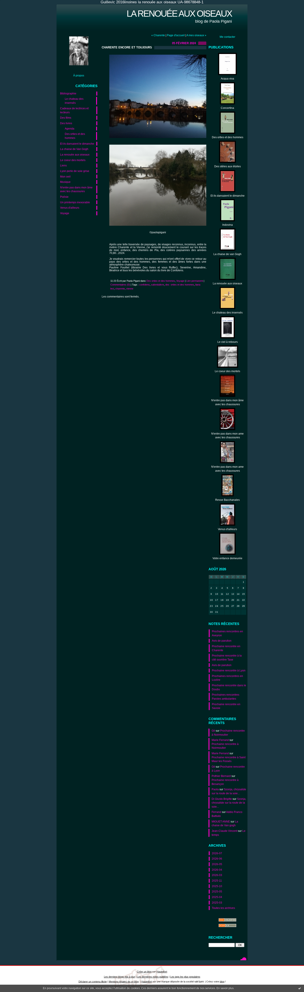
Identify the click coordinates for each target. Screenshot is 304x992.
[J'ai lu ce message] (299, 988)
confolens (144, 284)
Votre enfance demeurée (227, 558)
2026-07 (217, 853)
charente (120, 288)
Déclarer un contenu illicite (93, 981)
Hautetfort (161, 971)
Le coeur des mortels (72, 160)
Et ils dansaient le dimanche (77, 143)
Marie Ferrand (220, 740)
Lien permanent (194, 280)
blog (222, 981)
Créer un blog (144, 971)
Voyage (64, 213)
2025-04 (217, 897)
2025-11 (217, 880)
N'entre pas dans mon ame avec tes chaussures (227, 435)
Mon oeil (65, 176)
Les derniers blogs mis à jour (119, 976)
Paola (215, 789)
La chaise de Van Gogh (74, 149)
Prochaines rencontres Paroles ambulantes (225, 696)
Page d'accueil (176, 35)
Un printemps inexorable (75, 202)
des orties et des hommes (179, 284)
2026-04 (217, 869)
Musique (65, 181)
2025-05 (217, 891)
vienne (129, 288)
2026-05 (217, 864)
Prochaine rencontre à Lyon (228, 670)
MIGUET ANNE (221, 821)
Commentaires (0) (120, 284)
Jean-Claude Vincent (224, 830)
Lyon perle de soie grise (74, 171)
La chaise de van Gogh (227, 254)
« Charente (158, 35)
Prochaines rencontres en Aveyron (227, 633)
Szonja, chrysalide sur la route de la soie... (229, 802)
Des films (65, 117)
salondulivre (157, 284)
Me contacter (227, 36)
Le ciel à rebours (227, 341)
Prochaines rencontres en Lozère (227, 678)
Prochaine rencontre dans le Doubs (229, 687)
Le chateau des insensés (74, 100)
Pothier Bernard (221, 775)
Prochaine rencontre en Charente (226, 648)
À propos (78, 75)
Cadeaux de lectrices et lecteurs (74, 110)
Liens (63, 165)
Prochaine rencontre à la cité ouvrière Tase (227, 657)
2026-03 (217, 875)
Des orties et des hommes (75, 135)
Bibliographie (68, 93)
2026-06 (217, 858)
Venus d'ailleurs (69, 207)
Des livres (66, 123)
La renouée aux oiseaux (179, 13)
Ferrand (216, 811)
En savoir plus (225, 988)
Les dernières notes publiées (152, 976)
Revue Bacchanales (227, 499)
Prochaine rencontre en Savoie (226, 706)
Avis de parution (221, 640)
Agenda (69, 128)
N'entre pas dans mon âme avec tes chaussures (76, 189)
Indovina (227, 224)
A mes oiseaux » (196, 35)
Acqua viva (227, 78)
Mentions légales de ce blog (124, 981)
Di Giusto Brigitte (222, 798)
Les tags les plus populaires (185, 976)
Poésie (64, 196)
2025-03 (217, 902)
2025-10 (217, 886)
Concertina (227, 107)
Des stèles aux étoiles (227, 166)
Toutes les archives (223, 907)
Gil (213, 730)
